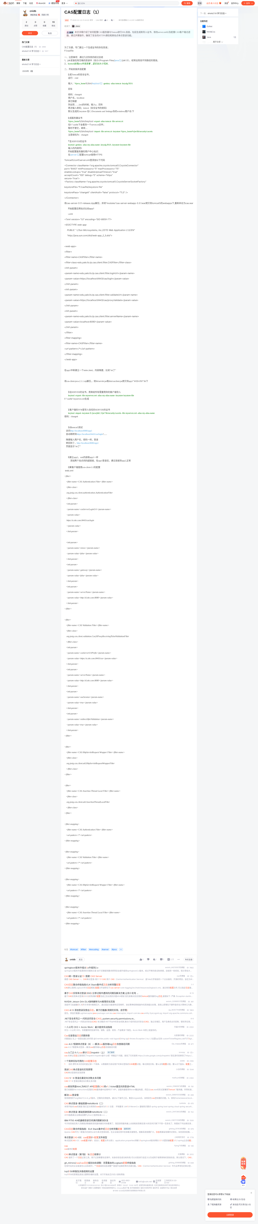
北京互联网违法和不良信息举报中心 (167, 1185)
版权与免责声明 (146, 1188)
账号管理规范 (135, 1188)
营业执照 (173, 1188)
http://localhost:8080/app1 (81, 431)
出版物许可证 (165, 1188)
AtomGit (41, 3)
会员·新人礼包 (212, 3)
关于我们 (78, 1181)
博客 (18, 3)
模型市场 (55, 3)
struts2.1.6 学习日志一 (35, 51)
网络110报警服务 (94, 1188)
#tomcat (74, 949)
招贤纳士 (87, 1181)
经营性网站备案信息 (146, 1185)
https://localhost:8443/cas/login (90, 434)
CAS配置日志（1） (34, 47)
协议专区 (113, 1181)
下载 (25, 3)
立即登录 (230, 1215)
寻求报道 (104, 1181)
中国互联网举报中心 (109, 1188)
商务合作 (96, 1181)
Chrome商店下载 (123, 1188)
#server (105, 949)
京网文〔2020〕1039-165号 (127, 1185)
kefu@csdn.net (145, 1181)
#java (114, 949)
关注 (81, 959)
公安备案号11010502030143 (89, 1185)
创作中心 (235, 3)
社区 (31, 3)
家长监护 (84, 1188)
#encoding (94, 949)
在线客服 (158, 1181)
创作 (248, 3)
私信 (50, 33)
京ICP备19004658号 (108, 1185)
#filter (83, 949)
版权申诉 (156, 1188)
